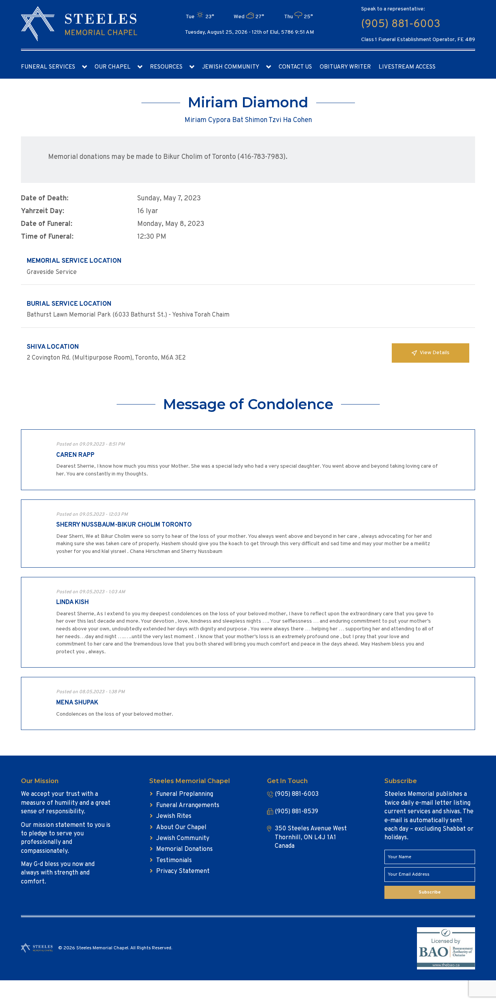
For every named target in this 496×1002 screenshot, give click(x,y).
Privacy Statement (183, 871)
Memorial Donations (184, 849)
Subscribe (429, 892)
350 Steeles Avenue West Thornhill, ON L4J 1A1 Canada (311, 837)
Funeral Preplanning (184, 794)
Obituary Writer (345, 67)
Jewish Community (230, 67)
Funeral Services (48, 67)
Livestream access (407, 67)
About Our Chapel (181, 828)
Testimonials (174, 860)
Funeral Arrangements (187, 805)
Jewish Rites (173, 816)
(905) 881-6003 (400, 24)
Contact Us (295, 67)
